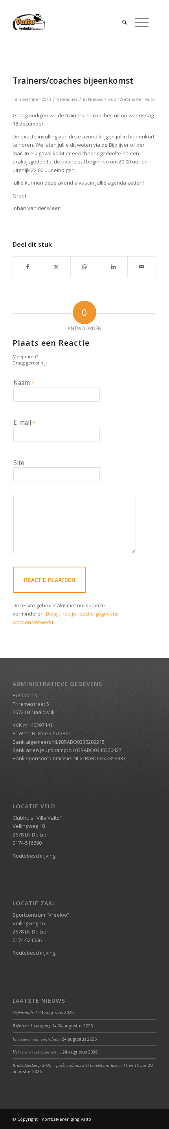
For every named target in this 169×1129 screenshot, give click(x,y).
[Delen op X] (56, 267)
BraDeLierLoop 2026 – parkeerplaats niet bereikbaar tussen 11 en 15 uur (80, 1065)
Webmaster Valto (137, 99)
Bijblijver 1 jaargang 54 (35, 1025)
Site (18, 462)
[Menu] (138, 22)
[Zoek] (120, 22)
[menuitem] (120, 22)
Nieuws (95, 99)
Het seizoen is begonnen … (37, 1052)
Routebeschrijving (34, 855)
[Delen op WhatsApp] (85, 267)
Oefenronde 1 (25, 1012)
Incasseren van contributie (37, 1039)
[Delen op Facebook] (27, 267)
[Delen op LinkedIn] (113, 267)
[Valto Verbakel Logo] (70, 22)
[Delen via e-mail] (142, 267)
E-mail (24, 422)
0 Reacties (67, 99)
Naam (23, 382)
